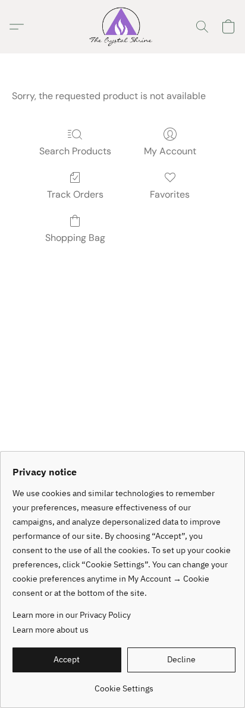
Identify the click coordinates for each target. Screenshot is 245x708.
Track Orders (75, 194)
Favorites (170, 194)
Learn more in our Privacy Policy (71, 614)
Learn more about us (50, 629)
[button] (122, 26)
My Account (170, 151)
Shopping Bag (75, 237)
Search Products (75, 151)
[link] (123, 684)
